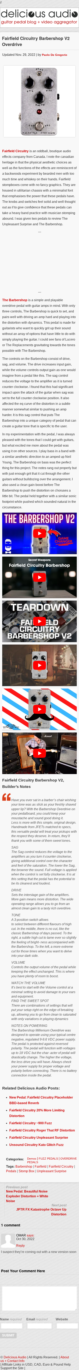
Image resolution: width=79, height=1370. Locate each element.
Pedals (11, 1171)
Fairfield (40, 1166)
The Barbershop (14, 300)
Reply (20, 1245)
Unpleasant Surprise (51, 1171)
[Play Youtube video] (39, 533)
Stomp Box (26, 1171)
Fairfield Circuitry (15, 151)
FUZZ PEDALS (48, 1158)
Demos (31, 1158)
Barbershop (23, 1166)
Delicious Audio (15, 1357)
